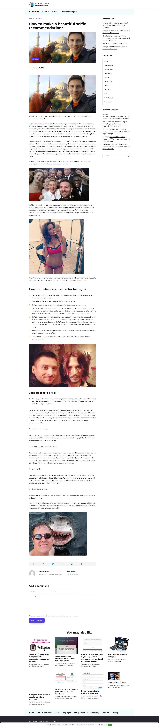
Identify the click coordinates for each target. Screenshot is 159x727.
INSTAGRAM (34, 12)
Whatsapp (108, 102)
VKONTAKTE (108, 98)
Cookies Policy (93, 713)
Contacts (105, 713)
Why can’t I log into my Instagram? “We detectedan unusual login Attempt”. (115, 25)
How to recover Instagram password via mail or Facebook (66, 691)
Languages (66, 713)
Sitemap (115, 713)
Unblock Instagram (69, 12)
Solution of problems (117, 683)
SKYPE (106, 77)
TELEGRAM (108, 81)
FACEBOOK (108, 65)
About (56, 713)
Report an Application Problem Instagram (90, 692)
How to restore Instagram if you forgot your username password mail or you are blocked (116, 38)
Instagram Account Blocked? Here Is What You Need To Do (65, 658)
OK (110, 724)
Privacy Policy (79, 713)
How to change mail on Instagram (115, 43)
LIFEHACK (45, 12)
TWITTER (107, 90)
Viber (106, 94)
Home (31, 713)
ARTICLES (56, 12)
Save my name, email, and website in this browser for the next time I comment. (54, 616)
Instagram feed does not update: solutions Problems (39, 697)
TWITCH (107, 85)
